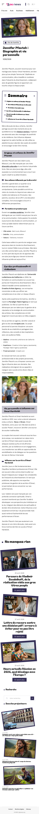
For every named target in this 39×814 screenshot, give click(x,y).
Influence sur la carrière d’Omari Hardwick (20, 119)
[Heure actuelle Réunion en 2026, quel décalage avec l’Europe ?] (18, 652)
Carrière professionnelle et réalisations (18, 111)
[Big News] (13, 4)
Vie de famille (13, 42)
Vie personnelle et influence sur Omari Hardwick (17, 115)
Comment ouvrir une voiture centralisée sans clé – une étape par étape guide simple (18, 734)
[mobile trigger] (3, 4)
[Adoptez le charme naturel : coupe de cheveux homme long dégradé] (20, 748)
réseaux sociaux (23, 132)
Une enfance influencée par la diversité (19, 104)
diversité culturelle (9, 166)
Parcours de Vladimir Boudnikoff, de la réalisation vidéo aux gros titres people (19, 580)
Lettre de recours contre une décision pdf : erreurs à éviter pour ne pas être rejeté (19, 627)
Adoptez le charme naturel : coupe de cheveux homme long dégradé (16, 761)
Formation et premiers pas (16, 108)
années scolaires (17, 212)
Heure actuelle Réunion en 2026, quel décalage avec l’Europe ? (19, 672)
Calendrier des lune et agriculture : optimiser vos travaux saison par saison (17, 789)
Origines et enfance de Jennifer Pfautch (18, 101)
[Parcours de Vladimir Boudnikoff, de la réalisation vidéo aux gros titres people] (18, 559)
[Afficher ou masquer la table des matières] (31, 96)
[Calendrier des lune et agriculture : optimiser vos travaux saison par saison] (19, 775)
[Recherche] (28, 4)
